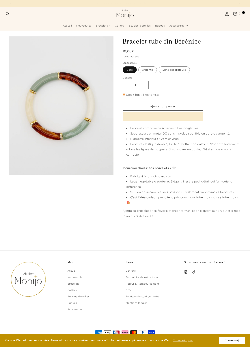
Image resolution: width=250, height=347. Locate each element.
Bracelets (73, 283)
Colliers (72, 290)
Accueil (72, 270)
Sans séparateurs (174, 69)
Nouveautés (75, 277)
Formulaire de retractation (142, 277)
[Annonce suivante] (240, 3)
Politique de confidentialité (143, 296)
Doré (129, 69)
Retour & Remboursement (142, 283)
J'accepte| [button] (232, 340)
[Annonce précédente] (10, 3)
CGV (128, 290)
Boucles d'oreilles (79, 296)
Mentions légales (137, 303)
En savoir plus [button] (183, 340)
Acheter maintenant (163, 116)
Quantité (128, 77)
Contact (131, 270)
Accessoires (75, 309)
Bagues (72, 303)
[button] (8, 14)
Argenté (147, 69)
